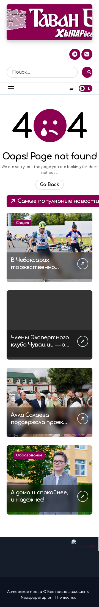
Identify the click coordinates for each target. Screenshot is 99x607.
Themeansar (66, 598)
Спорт (22, 223)
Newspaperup (33, 598)
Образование (29, 455)
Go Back (49, 184)
